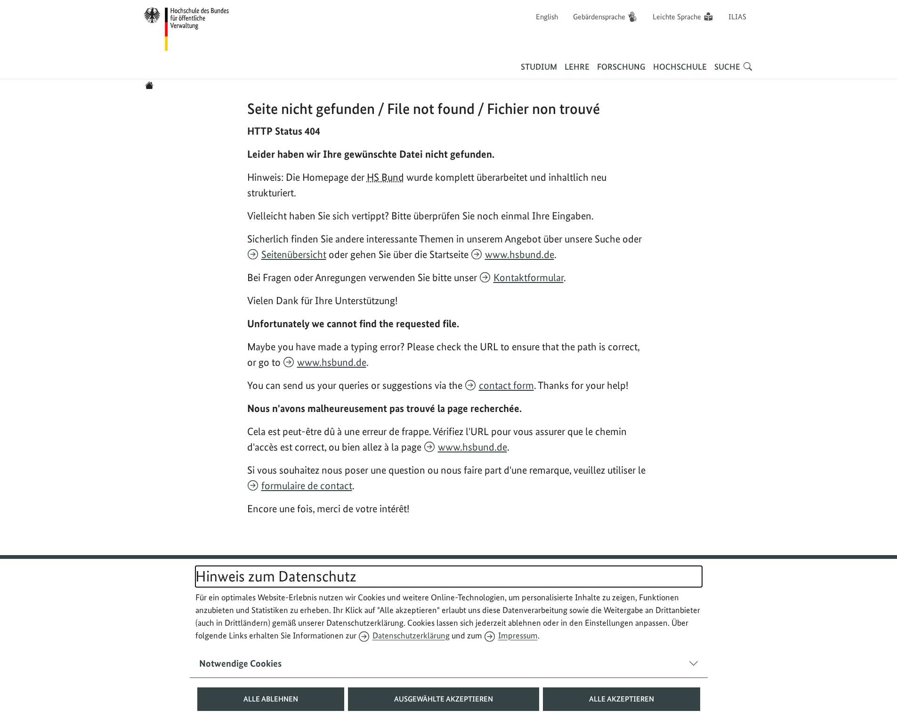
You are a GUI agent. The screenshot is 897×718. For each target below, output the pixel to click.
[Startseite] (149, 85)
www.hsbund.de (519, 254)
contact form (506, 385)
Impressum (518, 635)
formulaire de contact (306, 485)
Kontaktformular (528, 277)
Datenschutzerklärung (411, 635)
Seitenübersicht (293, 254)
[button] (270, 699)
